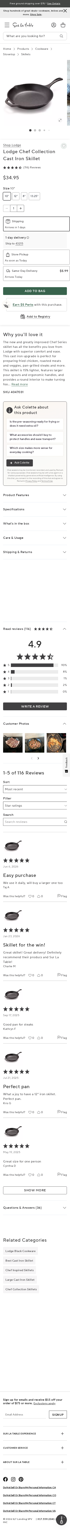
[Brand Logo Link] (28, 25)
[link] (63, 25)
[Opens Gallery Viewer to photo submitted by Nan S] (13, 743)
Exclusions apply (45, 1403)
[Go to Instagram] (13, 1479)
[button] (30, 130)
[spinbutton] (13, 208)
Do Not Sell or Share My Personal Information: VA (29, 1510)
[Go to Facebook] (5, 1479)
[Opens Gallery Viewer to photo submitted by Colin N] (56, 743)
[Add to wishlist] (64, 146)
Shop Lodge (12, 145)
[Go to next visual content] (38, 758)
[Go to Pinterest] (21, 1479)
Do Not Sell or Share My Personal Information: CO (29, 1495)
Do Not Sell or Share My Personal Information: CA (29, 1487)
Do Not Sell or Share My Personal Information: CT (29, 1503)
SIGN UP (58, 1414)
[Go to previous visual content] (31, 758)
